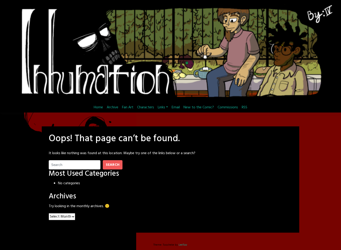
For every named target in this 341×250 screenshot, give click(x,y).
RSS (244, 107)
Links (161, 107)
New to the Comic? (198, 107)
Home (98, 107)
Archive (112, 107)
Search (112, 165)
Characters (145, 107)
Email (176, 107)
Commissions (228, 107)
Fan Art (127, 107)
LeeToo (183, 245)
